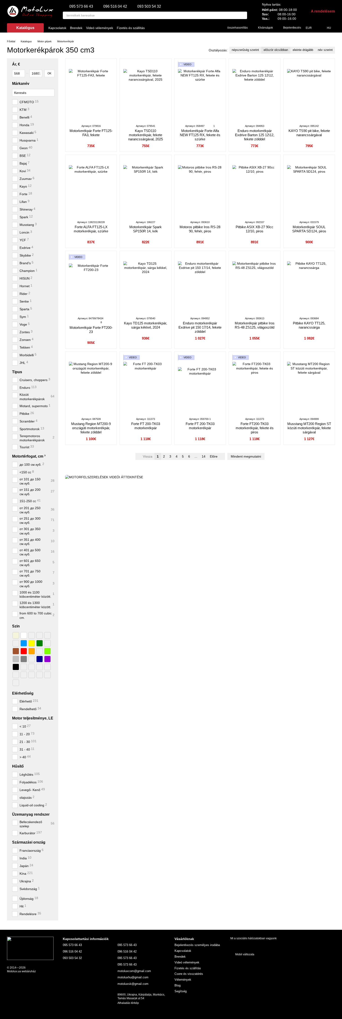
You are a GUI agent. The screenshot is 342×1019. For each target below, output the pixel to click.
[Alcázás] (47, 643)
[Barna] (16, 651)
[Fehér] (23, 635)
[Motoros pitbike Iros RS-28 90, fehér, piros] (200, 187)
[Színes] (47, 674)
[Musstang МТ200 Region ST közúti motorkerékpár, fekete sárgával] (309, 384)
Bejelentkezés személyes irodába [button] (197, 945)
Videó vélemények (99, 28)
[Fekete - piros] (16, 674)
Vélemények (182, 979)
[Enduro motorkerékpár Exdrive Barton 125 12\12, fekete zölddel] (254, 91)
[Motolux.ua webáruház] (30, 948)
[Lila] (47, 659)
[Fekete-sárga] (39, 666)
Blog (177, 985)
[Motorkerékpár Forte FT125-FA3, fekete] (91, 91)
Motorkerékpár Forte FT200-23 (91, 330)
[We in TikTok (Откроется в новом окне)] (192, 28)
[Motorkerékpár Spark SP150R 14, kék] (145, 187)
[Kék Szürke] (39, 651)
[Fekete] (16, 666)
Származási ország (28, 842)
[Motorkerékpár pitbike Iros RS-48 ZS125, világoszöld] (254, 283)
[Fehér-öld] (31, 635)
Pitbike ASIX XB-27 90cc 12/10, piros (254, 229)
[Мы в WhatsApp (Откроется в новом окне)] (214, 28)
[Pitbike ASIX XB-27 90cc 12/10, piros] (254, 187)
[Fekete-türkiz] (31, 666)
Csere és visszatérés (188, 974)
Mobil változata (244, 954)
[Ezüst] (16, 659)
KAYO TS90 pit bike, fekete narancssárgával (309, 133)
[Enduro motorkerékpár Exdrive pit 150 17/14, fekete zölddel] (200, 283)
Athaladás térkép (128, 1003)
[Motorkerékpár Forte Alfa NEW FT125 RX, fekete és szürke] (200, 91)
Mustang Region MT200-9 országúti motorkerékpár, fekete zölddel (91, 428)
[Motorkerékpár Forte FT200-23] (91, 283)
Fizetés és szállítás (131, 28)
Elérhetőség (23, 693)
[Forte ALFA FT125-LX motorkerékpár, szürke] (91, 187)
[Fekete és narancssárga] (23, 674)
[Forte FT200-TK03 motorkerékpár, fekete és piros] (254, 384)
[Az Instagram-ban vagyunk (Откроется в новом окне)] (186, 28)
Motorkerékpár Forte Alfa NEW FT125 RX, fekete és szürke (200, 135)
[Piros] (23, 651)
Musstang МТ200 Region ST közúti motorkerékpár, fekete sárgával (309, 428)
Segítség (180, 991)
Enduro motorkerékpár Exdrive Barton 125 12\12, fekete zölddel (254, 135)
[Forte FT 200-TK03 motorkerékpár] (145, 384)
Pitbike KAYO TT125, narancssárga (309, 325)
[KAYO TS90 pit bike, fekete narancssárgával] (309, 91)
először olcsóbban (276, 50)
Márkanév (20, 84)
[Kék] (23, 643)
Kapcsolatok (57, 28)
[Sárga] (31, 643)
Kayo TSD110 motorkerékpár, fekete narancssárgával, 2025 (145, 135)
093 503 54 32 (149, 6)
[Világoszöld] (47, 651)
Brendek (76, 28)
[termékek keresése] (243, 15)
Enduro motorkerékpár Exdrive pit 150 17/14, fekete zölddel (199, 327)
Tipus (17, 372)
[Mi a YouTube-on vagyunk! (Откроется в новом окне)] (197, 28)
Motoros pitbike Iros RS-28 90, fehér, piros (200, 229)
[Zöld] (39, 643)
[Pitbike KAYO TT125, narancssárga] (309, 283)
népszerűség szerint (245, 50)
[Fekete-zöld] (47, 666)
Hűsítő (18, 766)
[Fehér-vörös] (39, 635)
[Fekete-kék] (39, 674)
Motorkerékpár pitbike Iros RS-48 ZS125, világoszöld (255, 325)
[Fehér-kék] (16, 643)
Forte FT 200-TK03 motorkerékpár (145, 426)
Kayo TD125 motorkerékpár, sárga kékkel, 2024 (145, 325)
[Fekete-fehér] (23, 666)
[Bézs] (16, 635)
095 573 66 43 (81, 6)
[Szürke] (23, 659)
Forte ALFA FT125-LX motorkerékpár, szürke (91, 229)
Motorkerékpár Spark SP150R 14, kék (145, 229)
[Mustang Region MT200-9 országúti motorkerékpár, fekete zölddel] (91, 384)
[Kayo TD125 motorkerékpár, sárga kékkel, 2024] (145, 283)
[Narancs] (31, 651)
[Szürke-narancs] (31, 659)
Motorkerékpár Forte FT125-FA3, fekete (91, 133)
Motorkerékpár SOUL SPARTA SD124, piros (309, 229)
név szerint (325, 50)
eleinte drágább (303, 50)
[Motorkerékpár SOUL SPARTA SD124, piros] (309, 187)
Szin (16, 626)
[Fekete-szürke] (31, 674)
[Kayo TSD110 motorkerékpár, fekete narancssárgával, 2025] (145, 91)
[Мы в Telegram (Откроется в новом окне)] (209, 28)
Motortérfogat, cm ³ (28, 456)
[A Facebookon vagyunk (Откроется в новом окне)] (181, 28)
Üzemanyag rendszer (31, 814)
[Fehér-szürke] (47, 635)
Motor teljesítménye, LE (32, 718)
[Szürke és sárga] (16, 682)
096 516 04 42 (115, 6)
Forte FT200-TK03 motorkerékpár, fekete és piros (255, 428)
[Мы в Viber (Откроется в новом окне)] (203, 28)
